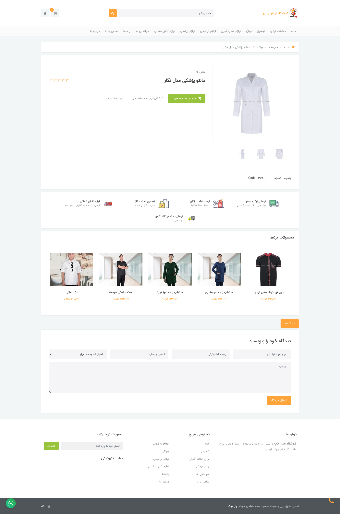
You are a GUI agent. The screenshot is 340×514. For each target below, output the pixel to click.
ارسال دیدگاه (279, 400)
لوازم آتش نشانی (164, 31)
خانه (293, 31)
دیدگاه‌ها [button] (290, 323)
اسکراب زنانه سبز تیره (170, 292)
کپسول (261, 31)
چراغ (249, 31)
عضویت (51, 446)
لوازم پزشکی (187, 31)
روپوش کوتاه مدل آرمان (268, 292)
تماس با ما (111, 31)
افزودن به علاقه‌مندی (145, 98)
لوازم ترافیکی (208, 31)
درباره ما (95, 31)
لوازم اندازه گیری (231, 31)
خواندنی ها (142, 31)
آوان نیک (233, 506)
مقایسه (113, 98)
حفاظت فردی (278, 31)
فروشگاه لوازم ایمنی (275, 13)
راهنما (126, 31)
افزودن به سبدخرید (184, 98)
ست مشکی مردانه (120, 292)
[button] (55, 13)
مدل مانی (72, 292)
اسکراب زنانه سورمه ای (219, 292)
